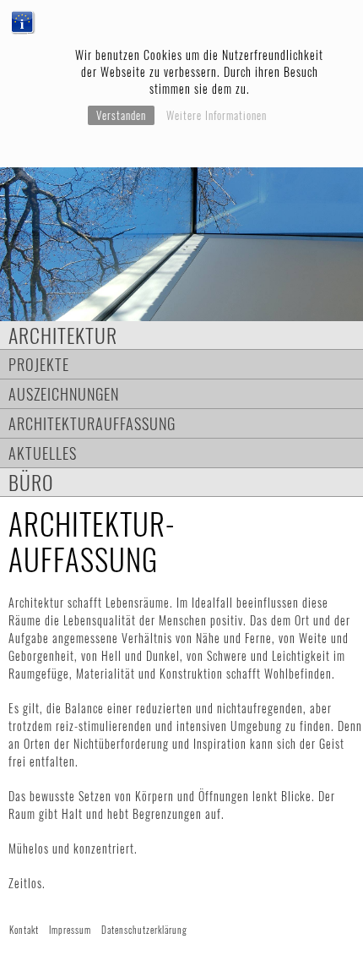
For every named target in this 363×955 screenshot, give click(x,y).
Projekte (38, 363)
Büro (31, 482)
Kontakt (24, 929)
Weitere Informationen (216, 114)
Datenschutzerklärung (144, 929)
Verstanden (121, 114)
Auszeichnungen (63, 393)
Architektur (62, 335)
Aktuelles (42, 452)
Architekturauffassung (92, 423)
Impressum (70, 929)
